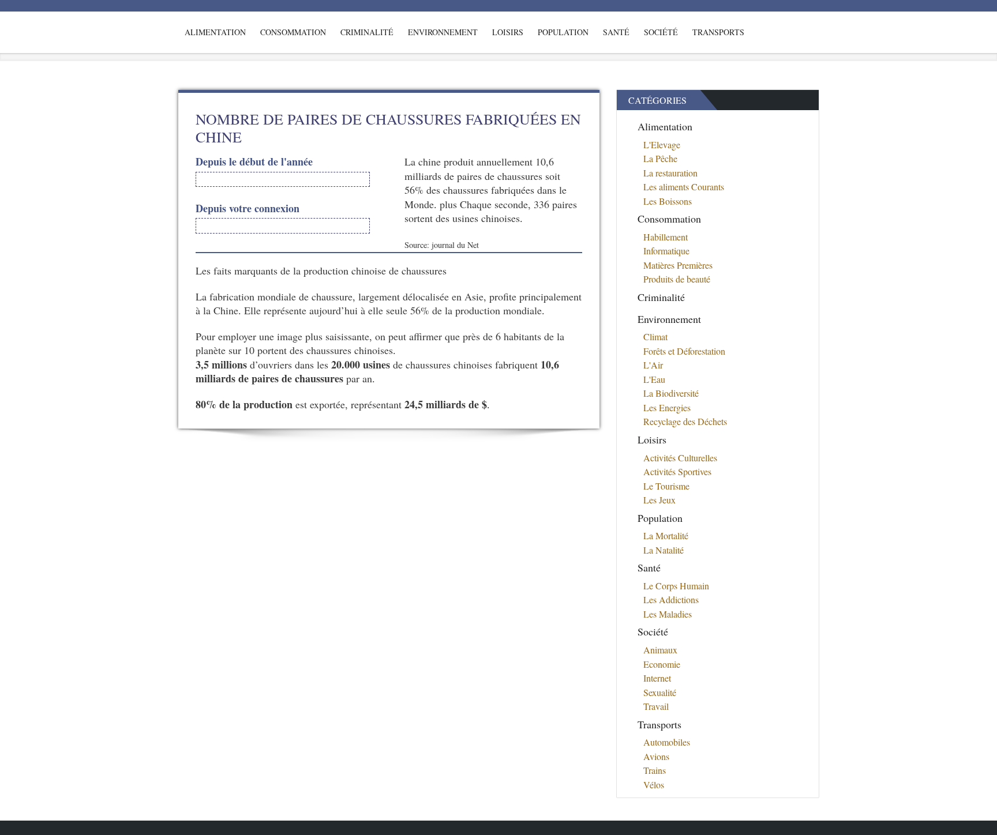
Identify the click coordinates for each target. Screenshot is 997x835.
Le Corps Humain (676, 586)
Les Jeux (659, 500)
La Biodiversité (671, 393)
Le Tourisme (666, 486)
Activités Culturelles (680, 458)
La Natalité (663, 550)
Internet (657, 678)
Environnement (443, 32)
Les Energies (667, 407)
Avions (656, 756)
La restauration (670, 173)
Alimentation (215, 32)
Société (661, 32)
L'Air (653, 365)
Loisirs (507, 32)
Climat (655, 336)
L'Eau (654, 379)
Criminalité (366, 32)
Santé (616, 32)
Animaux (660, 650)
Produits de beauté (676, 279)
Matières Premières (678, 265)
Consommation (293, 32)
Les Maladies (667, 614)
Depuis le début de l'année (254, 162)
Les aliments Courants (683, 186)
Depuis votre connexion (247, 208)
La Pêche (660, 158)
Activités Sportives (677, 471)
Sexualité (659, 692)
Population (563, 32)
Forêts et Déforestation (684, 351)
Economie (661, 664)
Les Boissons (667, 201)
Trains (654, 770)
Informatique (666, 251)
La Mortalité (665, 535)
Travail (656, 706)
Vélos (653, 784)
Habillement (665, 237)
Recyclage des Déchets (685, 421)
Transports (718, 32)
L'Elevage (661, 144)
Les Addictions (671, 599)
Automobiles (666, 742)
